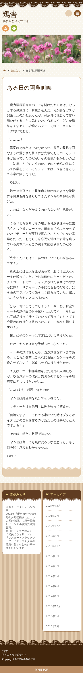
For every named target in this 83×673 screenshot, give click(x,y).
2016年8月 (52, 616)
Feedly (14, 28)
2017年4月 (52, 586)
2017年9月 (52, 566)
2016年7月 (52, 626)
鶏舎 (5, 651)
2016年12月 (53, 606)
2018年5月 (52, 556)
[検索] (68, 13)
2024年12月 (53, 505)
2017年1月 (52, 596)
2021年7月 (52, 516)
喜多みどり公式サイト (14, 654)
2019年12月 (53, 525)
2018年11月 (53, 546)
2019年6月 (52, 536)
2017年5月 (52, 576)
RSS (5, 28)
